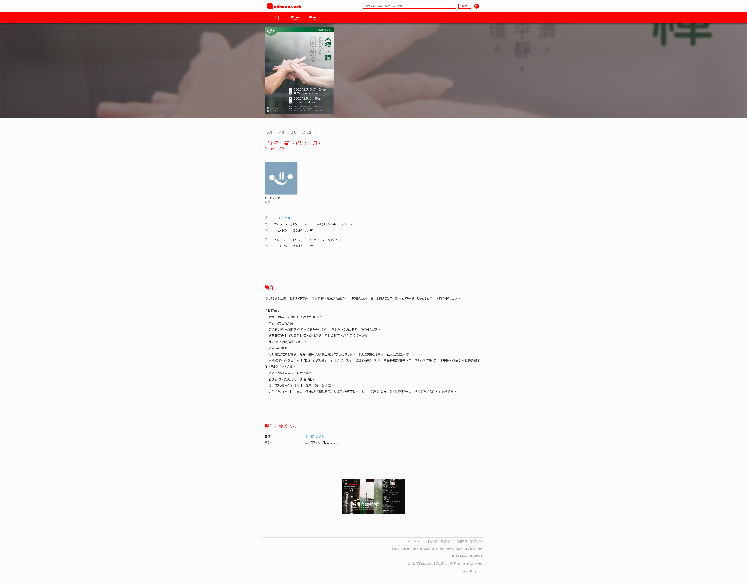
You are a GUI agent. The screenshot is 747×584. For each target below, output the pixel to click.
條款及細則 (476, 541)
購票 (295, 17)
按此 (479, 556)
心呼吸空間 (282, 217)
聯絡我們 (446, 541)
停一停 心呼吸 (274, 148)
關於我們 (433, 541)
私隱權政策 (460, 541)
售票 (313, 17)
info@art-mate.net (466, 563)
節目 (278, 17)
